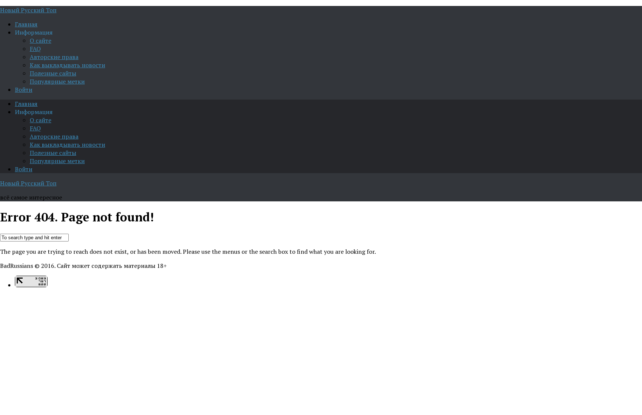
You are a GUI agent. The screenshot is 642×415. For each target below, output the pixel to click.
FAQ (35, 49)
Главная (26, 24)
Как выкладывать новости (67, 65)
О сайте (40, 40)
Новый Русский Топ (28, 10)
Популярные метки (57, 81)
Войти (23, 89)
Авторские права (54, 57)
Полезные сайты (53, 73)
